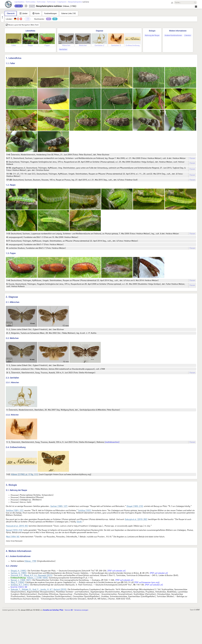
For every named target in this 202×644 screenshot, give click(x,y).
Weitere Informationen (177, 31)
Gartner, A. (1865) (19, 573)
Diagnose (99, 31)
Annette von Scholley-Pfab (53, 610)
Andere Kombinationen (173, 35)
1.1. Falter (10, 63)
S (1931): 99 (19, 587)
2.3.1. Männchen (12, 383)
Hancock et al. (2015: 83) (17, 526)
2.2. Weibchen (12, 338)
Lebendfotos (30, 31)
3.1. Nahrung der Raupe (16, 490)
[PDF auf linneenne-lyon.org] (146, 582)
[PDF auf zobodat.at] (116, 571)
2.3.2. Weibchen (12, 415)
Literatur (187, 35)
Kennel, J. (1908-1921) (21, 580)
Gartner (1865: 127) (59, 506)
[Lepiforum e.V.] (8, 5)
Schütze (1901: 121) (15, 510)
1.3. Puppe (11, 253)
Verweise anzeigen (81, 610)
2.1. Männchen (12, 302)
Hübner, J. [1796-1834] (37, 578)
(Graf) (79, 522)
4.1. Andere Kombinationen (18, 556)
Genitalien (63, 49)
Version (69, 610)
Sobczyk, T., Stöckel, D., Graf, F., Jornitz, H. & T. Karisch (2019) (38, 589)
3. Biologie (11, 485)
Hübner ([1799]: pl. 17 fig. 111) (24, 474)
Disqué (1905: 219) (135, 506)
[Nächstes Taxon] (21, 6)
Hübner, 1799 (30, 561)
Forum (192, 158)
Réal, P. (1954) (17, 582)
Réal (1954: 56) (13, 537)
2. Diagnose (12, 297)
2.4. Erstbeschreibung (16, 447)
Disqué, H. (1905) (18, 571)
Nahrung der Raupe (152, 35)
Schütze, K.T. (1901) (20, 585)
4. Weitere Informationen (18, 551)
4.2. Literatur (11, 566)
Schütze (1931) (84, 510)
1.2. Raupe (10, 185)
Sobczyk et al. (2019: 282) (136, 519)
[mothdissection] (112, 442)
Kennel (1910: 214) (14, 530)
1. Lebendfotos (13, 58)
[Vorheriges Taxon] (15, 6)
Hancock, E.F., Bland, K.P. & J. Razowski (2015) (31, 575)
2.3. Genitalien (12, 378)
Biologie (152, 31)
